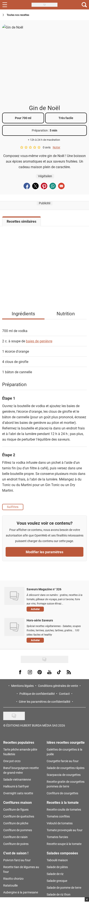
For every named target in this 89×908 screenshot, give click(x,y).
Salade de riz (55, 874)
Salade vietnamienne (17, 779)
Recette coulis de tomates (64, 809)
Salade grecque (57, 881)
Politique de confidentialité (37, 694)
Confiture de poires (16, 844)
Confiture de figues (16, 809)
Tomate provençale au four (65, 830)
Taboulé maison (57, 860)
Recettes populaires (18, 742)
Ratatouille (10, 885)
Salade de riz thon (58, 894)
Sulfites (13, 507)
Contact (64, 694)
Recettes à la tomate (63, 802)
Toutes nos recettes (18, 15)
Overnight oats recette (18, 793)
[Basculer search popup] (84, 4)
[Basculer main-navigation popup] (5, 4)
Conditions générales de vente (58, 686)
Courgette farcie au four (63, 761)
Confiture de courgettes (62, 793)
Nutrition (66, 313)
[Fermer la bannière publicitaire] (86, 902)
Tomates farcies (57, 837)
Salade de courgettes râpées (65, 768)
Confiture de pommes (17, 830)
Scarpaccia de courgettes (64, 775)
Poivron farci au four (17, 860)
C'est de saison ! (15, 853)
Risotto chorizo (13, 878)
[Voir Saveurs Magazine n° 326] (14, 596)
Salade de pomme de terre (64, 887)
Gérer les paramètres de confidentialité (44, 702)
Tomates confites (58, 816)
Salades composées (62, 853)
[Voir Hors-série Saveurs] (14, 627)
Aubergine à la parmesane (20, 892)
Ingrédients (23, 313)
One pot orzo (12, 761)
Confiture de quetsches (18, 816)
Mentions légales (22, 686)
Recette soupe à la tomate (64, 844)
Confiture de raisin (15, 837)
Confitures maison (17, 802)
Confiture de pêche (15, 823)
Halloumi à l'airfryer (16, 786)
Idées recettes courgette (66, 742)
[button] (55, 609)
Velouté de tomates (60, 823)
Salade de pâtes (57, 867)
